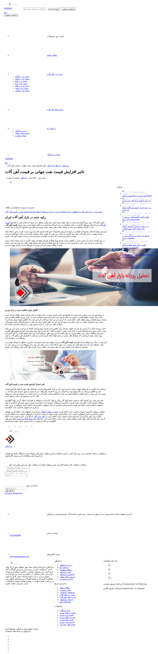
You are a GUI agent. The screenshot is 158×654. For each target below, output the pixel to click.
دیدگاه (24, 178)
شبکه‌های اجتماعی (67, 592)
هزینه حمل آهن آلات (67, 597)
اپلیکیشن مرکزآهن (66, 574)
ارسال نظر (9, 491)
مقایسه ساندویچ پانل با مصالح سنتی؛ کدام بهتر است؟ (137, 255)
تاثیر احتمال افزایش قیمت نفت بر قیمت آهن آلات (25, 212)
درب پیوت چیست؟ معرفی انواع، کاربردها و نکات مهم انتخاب (135, 227)
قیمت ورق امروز (66, 615)
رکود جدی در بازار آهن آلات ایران (89, 212)
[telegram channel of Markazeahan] (11, 639)
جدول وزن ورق (21, 84)
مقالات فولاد (52, 55)
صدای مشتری (65, 590)
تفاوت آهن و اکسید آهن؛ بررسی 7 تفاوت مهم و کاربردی (135, 218)
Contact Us (13, 493)
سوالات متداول (65, 570)
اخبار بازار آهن (65, 572)
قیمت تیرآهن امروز (67, 617)
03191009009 (15, 535)
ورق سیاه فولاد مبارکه (27, 419)
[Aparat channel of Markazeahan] (11, 651)
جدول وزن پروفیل (22, 79)
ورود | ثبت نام (53, 9)
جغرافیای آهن (65, 602)
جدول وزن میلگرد (22, 77)
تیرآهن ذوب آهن (40, 416)
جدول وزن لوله (21, 81)
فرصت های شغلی (66, 577)
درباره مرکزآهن (65, 565)
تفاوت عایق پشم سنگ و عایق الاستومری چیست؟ (134, 246)
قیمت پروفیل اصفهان (49, 412)
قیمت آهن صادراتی (67, 624)
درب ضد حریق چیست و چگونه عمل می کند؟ (136, 209)
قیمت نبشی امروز (66, 622)
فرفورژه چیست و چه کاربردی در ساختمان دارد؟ (135, 237)
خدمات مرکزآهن (66, 599)
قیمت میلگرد (64, 610)
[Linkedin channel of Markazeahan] (11, 648)
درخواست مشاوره (11, 15)
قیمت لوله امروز (66, 620)
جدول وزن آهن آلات (55, 74)
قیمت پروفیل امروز (67, 613)
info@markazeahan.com (19, 556)
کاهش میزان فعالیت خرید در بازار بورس (61, 212)
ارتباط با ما (63, 567)
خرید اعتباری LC (66, 579)
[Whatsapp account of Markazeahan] (11, 642)
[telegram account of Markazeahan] (11, 636)
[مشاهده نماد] (127, 565)
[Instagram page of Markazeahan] (11, 645)
